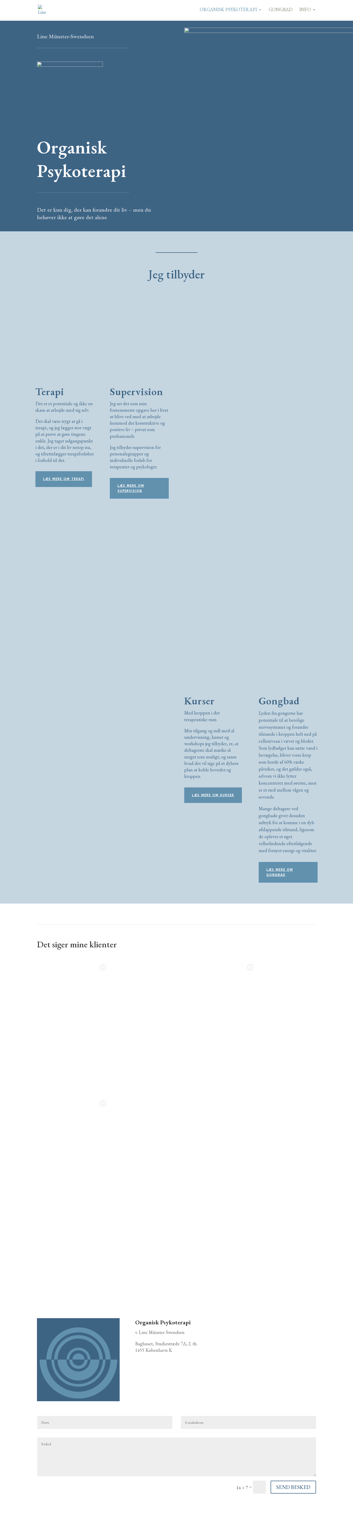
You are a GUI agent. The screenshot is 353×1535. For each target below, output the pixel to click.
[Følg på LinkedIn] (139, 1365)
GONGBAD (281, 10)
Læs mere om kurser (213, 795)
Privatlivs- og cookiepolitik (61, 1511)
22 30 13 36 (264, 1357)
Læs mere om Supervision (131, 488)
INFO (305, 10)
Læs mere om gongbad (279, 872)
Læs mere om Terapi (63, 479)
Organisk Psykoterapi (228, 10)
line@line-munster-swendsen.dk (263, 1396)
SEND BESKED (293, 1487)
